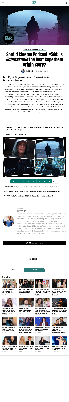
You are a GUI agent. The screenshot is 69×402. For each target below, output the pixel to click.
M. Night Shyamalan (20, 186)
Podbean (46, 127)
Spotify (32, 127)
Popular (34, 269)
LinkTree (16, 127)
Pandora (24, 130)
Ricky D (30, 71)
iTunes (39, 127)
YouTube (54, 127)
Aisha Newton (48, 94)
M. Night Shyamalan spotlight (38, 186)
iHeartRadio (15, 130)
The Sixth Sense (25, 84)
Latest (13, 269)
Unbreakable (53, 186)
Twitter (26, 134)
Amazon (24, 127)
